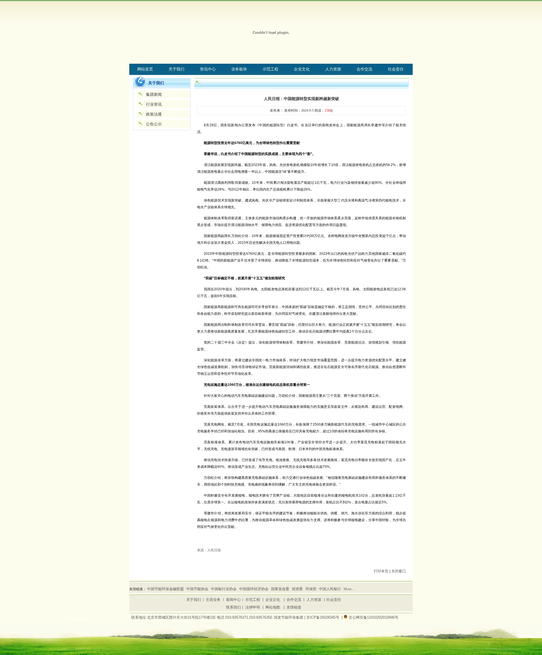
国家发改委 (280, 589)
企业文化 (272, 600)
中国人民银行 (330, 589)
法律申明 (252, 607)
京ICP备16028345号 (322, 617)
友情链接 (294, 607)
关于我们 (193, 600)
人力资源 (314, 600)
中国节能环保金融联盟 (165, 589)
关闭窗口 (398, 571)
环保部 (310, 589)
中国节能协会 (197, 589)
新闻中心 (233, 600)
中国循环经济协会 (253, 589)
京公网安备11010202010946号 (373, 617)
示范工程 (252, 600)
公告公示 (154, 124)
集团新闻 (154, 94)
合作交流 (294, 600)
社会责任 (333, 600)
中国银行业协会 (224, 589)
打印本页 (381, 571)
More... (349, 589)
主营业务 (213, 600)
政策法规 (154, 114)
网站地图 (272, 607)
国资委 (297, 589)
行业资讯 (154, 104)
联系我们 (233, 607)
